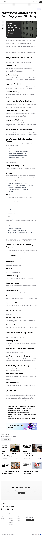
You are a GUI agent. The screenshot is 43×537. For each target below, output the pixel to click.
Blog (18, 516)
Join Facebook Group (29, 519)
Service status (11, 518)
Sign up (40, 1)
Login (36, 1)
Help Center (11, 516)
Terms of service (11, 520)
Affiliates (19, 518)
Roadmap (19, 520)
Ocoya (12, 219)
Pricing (2, 516)
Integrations (2, 518)
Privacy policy (11, 522)
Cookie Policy (11, 524)
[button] (31, 1)
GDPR (10, 526)
